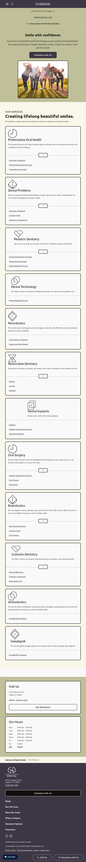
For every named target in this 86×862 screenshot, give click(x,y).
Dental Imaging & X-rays (18, 266)
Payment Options (14, 824)
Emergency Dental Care (18, 220)
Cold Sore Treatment (17, 160)
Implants (12, 390)
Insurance (10, 829)
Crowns (12, 386)
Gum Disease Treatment (18, 340)
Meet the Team (12, 812)
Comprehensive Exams (18, 169)
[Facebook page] (6, 835)
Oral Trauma (14, 480)
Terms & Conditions (24, 850)
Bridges (12, 381)
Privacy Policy (10, 850)
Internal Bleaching (16, 572)
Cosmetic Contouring (17, 577)
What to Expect (12, 818)
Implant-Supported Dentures (20, 429)
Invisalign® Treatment (18, 619)
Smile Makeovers (15, 581)
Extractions (13, 485)
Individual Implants (16, 434)
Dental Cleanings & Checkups (20, 165)
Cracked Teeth (14, 215)
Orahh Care (44, 850)
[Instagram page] (10, 835)
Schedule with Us (43, 55)
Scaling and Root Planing (18, 344)
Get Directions (43, 707)
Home (8, 801)
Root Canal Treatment (17, 526)
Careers (36, 850)
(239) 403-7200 (46, 17)
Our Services (11, 806)
